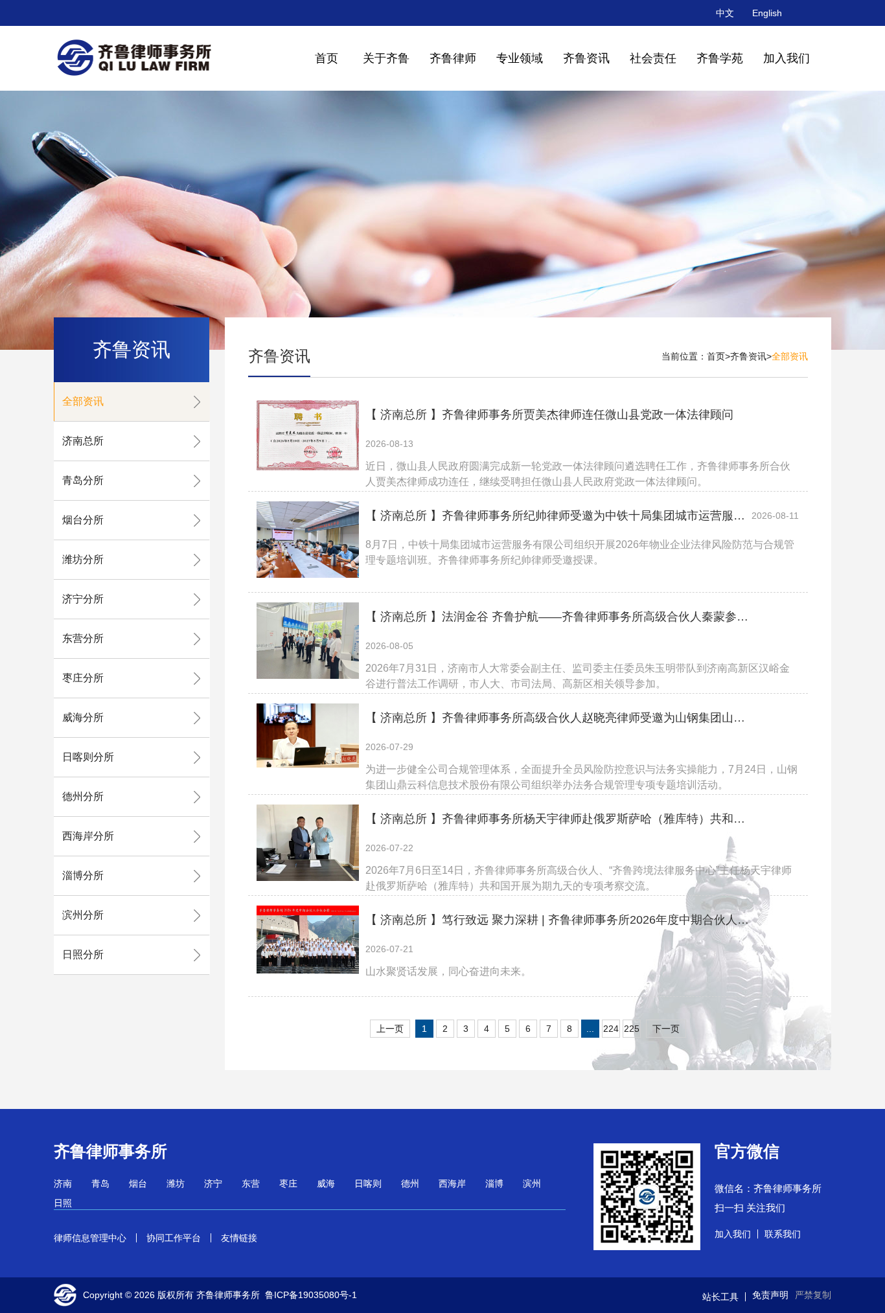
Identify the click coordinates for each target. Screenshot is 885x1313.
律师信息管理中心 (90, 1237)
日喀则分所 (88, 756)
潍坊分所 (83, 559)
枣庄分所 (83, 677)
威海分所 (83, 717)
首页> (718, 356)
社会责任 (653, 58)
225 (631, 1028)
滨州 (532, 1183)
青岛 (100, 1183)
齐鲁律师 (453, 58)
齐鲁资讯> (751, 356)
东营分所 (83, 638)
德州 (410, 1183)
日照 (63, 1203)
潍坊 (176, 1183)
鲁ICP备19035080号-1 (311, 1295)
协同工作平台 (173, 1237)
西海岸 (452, 1183)
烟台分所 (83, 519)
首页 (326, 58)
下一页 (666, 1028)
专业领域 (519, 58)
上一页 (390, 1028)
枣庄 (288, 1183)
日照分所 (83, 954)
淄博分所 (83, 875)
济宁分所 (83, 598)
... (590, 1028)
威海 (326, 1183)
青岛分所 (83, 480)
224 (611, 1028)
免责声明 (770, 1295)
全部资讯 (83, 401)
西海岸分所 (88, 835)
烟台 (138, 1183)
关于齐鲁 (386, 58)
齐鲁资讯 (586, 58)
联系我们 (782, 1234)
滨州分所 (83, 914)
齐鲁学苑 (719, 58)
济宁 (213, 1183)
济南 (63, 1183)
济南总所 (83, 440)
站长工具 (720, 1296)
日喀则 (368, 1183)
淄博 (494, 1183)
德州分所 (83, 796)
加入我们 (786, 58)
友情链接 (239, 1237)
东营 (251, 1183)
